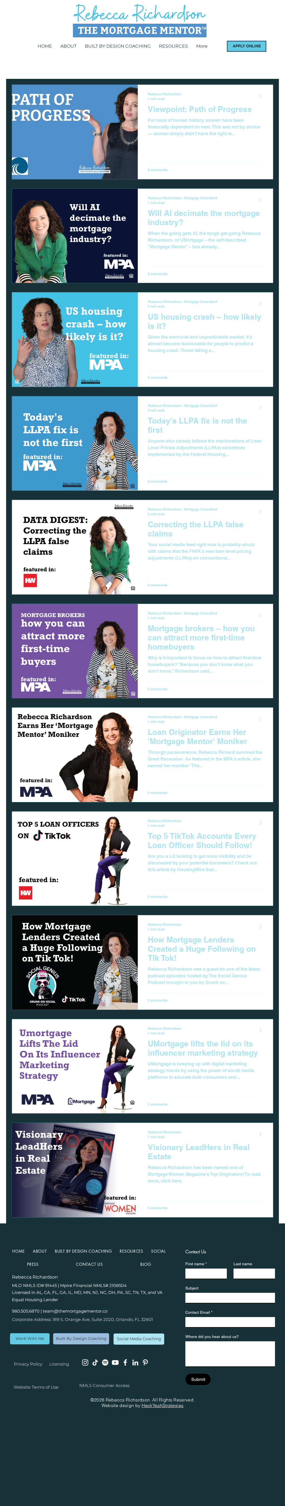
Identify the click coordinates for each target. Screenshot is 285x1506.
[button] (158, 1251)
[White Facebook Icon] (125, 1362)
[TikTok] (95, 1362)
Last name (243, 1264)
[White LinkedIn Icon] (135, 1362)
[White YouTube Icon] (115, 1362)
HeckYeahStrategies (163, 1405)
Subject (191, 1288)
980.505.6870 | (27, 1311)
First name (196, 1264)
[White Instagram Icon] (85, 1362)
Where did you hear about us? (212, 1336)
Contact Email (198, 1312)
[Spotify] (105, 1362)
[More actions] (262, 96)
